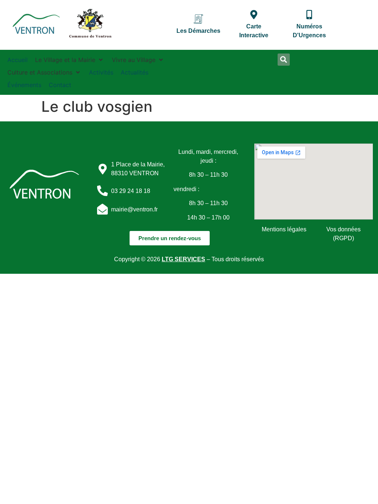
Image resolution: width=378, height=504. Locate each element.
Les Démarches (198, 31)
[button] (69, 59)
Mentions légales (284, 229)
